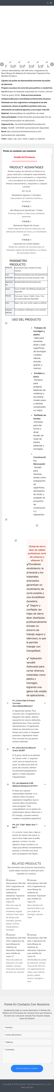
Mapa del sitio (27, 1087)
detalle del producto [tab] (24, 157)
